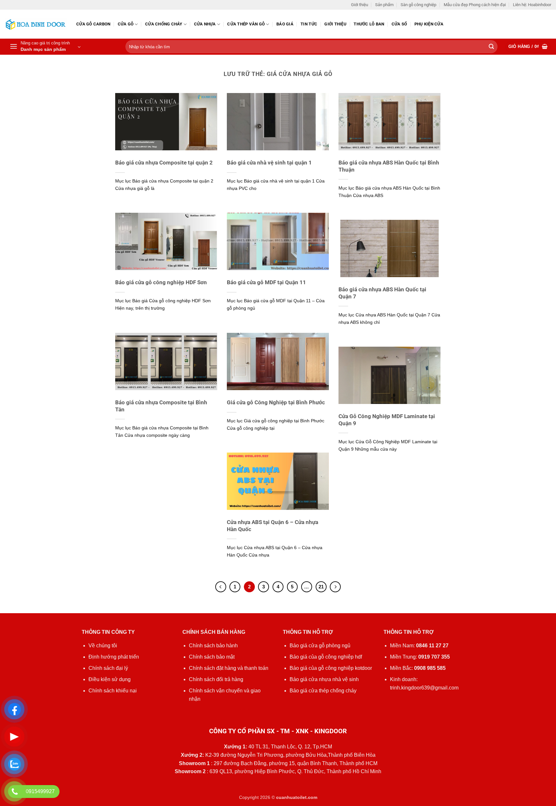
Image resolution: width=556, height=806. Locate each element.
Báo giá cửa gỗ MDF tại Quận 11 (266, 282)
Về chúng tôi (102, 645)
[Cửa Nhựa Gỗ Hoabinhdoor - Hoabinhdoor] (36, 24)
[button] (45, 47)
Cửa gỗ (126, 24)
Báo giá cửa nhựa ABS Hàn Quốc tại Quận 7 (382, 293)
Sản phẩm (384, 4)
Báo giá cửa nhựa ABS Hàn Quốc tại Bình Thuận (388, 166)
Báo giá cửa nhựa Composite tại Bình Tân (161, 406)
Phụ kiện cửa (428, 24)
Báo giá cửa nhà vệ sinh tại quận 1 (269, 163)
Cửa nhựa (205, 24)
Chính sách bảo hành (213, 645)
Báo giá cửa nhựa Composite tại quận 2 (164, 163)
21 (321, 586)
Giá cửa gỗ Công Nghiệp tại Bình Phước (276, 402)
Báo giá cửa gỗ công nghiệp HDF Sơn (161, 282)
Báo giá (284, 24)
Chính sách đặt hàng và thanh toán (228, 668)
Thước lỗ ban (369, 24)
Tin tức (309, 24)
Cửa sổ (399, 24)
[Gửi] (491, 47)
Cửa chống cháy (163, 24)
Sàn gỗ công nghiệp (418, 4)
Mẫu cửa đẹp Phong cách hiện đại (475, 4)
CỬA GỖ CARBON (93, 24)
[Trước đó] (220, 586)
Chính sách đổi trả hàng (216, 679)
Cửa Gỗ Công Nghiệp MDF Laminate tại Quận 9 (386, 419)
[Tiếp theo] (335, 586)
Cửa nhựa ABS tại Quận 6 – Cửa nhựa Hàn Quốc (272, 525)
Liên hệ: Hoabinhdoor (532, 4)
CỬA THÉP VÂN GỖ (246, 24)
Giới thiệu (359, 4)
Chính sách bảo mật (212, 657)
